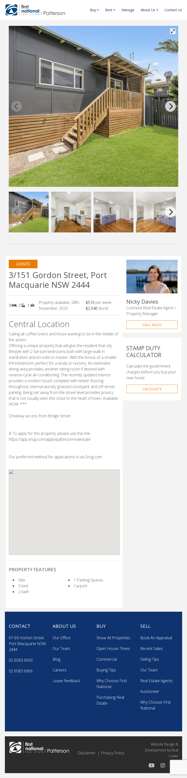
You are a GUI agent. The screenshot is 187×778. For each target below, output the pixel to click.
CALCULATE (152, 389)
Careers (59, 670)
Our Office (61, 637)
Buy (93, 10)
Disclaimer (86, 753)
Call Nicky (152, 324)
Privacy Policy (112, 753)
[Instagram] (162, 765)
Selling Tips (149, 659)
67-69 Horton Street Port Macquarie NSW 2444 (27, 643)
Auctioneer (149, 691)
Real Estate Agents (156, 680)
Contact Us (173, 10)
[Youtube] (151, 765)
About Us (148, 10)
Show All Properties (113, 637)
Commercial (106, 659)
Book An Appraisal (156, 637)
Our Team (61, 648)
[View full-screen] (173, 31)
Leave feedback (66, 680)
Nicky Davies (142, 301)
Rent (108, 10)
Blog (56, 659)
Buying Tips (106, 670)
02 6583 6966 (21, 671)
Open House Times (113, 648)
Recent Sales (151, 648)
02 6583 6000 (21, 660)
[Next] (170, 106)
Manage (128, 10)
